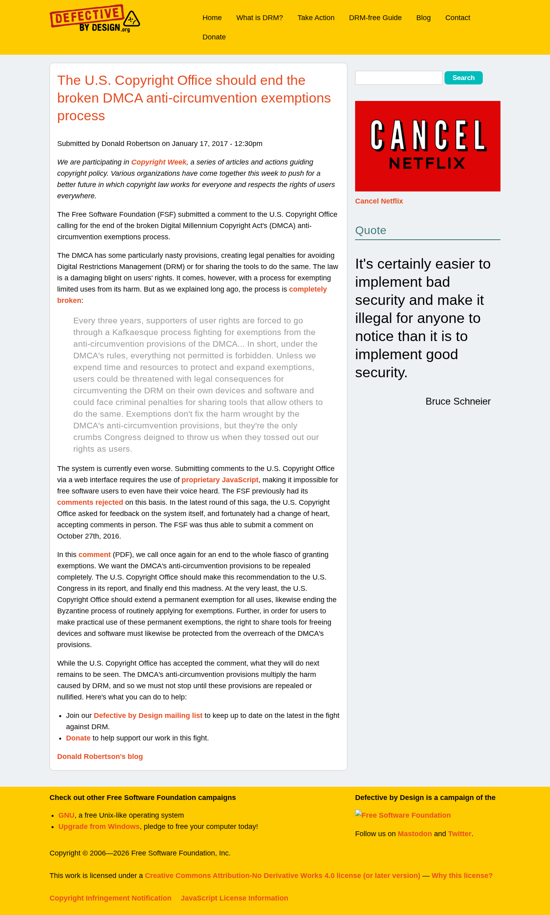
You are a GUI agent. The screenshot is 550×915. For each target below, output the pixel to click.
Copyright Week (158, 162)
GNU (66, 815)
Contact (457, 18)
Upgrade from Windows (99, 826)
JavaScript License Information (234, 898)
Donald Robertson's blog (100, 757)
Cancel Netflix (379, 201)
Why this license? (462, 876)
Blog (423, 18)
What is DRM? (259, 18)
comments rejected (90, 502)
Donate (214, 37)
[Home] (95, 18)
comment (95, 555)
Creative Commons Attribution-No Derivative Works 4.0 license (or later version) (282, 876)
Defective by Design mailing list (148, 715)
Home (212, 18)
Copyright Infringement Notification (111, 898)
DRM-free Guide (375, 18)
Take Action (316, 18)
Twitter (459, 834)
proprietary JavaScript (220, 480)
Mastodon (415, 834)
